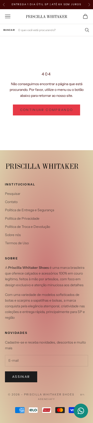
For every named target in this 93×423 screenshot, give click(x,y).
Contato (11, 202)
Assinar (21, 377)
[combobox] (54, 30)
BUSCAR (9, 30)
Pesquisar (12, 193)
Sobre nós (13, 235)
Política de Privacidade (22, 218)
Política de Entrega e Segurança (29, 210)
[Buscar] (86, 30)
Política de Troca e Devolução (27, 226)
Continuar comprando (46, 110)
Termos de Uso (17, 243)
